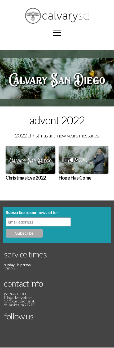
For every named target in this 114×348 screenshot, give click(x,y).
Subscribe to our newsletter (32, 212)
